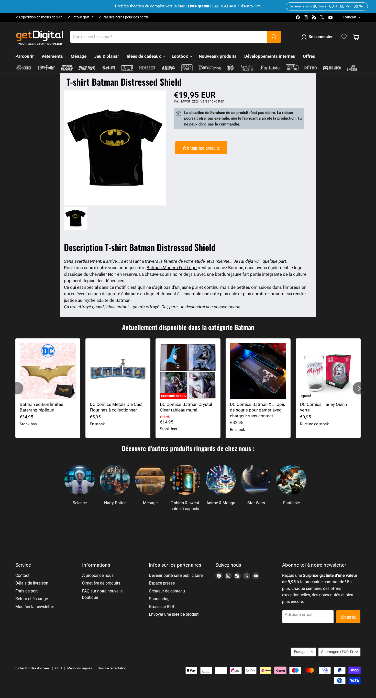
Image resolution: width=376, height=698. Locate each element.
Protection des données (32, 668)
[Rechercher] (274, 37)
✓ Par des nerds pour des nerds (124, 17)
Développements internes (269, 56)
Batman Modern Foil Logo (172, 267)
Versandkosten (212, 101)
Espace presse (162, 583)
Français (350, 17)
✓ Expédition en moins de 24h (38, 17)
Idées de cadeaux (144, 56)
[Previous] (17, 388)
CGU (58, 668)
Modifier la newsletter (34, 606)
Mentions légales (79, 668)
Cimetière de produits (101, 583)
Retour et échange (31, 598)
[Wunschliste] (344, 37)
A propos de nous (98, 575)
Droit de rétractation (112, 668)
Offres (309, 56)
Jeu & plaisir (106, 56)
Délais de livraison (31, 583)
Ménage (78, 56)
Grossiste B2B (161, 606)
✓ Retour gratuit (81, 17)
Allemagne (337, 651)
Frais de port (26, 591)
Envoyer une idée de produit (173, 614)
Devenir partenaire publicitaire (176, 575)
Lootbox (180, 56)
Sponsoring (159, 598)
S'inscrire (348, 616)
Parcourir (24, 56)
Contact (22, 575)
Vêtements (52, 56)
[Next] (359, 388)
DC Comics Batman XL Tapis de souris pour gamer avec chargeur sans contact (257, 410)
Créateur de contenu (167, 591)
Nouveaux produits (218, 56)
